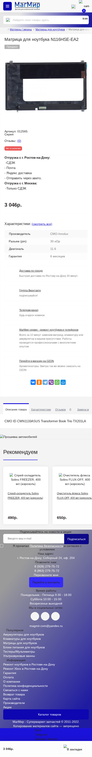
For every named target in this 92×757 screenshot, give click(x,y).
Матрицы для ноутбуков (50, 29)
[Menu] (7, 6)
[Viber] (51, 382)
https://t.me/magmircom (45, 616)
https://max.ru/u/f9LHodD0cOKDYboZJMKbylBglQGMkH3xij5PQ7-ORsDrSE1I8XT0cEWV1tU (55, 616)
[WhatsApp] (57, 382)
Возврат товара (14, 694)
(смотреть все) (42, 224)
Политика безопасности (46, 546)
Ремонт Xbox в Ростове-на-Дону (25, 668)
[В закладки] (73, 749)
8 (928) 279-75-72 (46, 566)
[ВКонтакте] (33, 382)
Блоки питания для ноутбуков (24, 647)
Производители (14, 703)
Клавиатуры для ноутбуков (22, 638)
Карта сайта (11, 698)
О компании (11, 681)
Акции (7, 707)
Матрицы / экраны (21, 29)
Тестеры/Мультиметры (19, 651)
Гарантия (9, 673)
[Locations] (61, 6)
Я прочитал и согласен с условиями (47, 547)
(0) (19, 140)
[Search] (8, 20)
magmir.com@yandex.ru (46, 626)
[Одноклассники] (39, 382)
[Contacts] (73, 6)
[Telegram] (45, 382)
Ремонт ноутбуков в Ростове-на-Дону (29, 664)
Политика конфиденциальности (25, 685)
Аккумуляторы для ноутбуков (23, 634)
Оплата (8, 677)
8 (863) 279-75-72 (46, 570)
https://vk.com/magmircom (35, 616)
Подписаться (76, 539)
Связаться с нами (15, 690)
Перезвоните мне (46, 575)
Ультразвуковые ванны (19, 656)
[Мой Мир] (63, 382)
